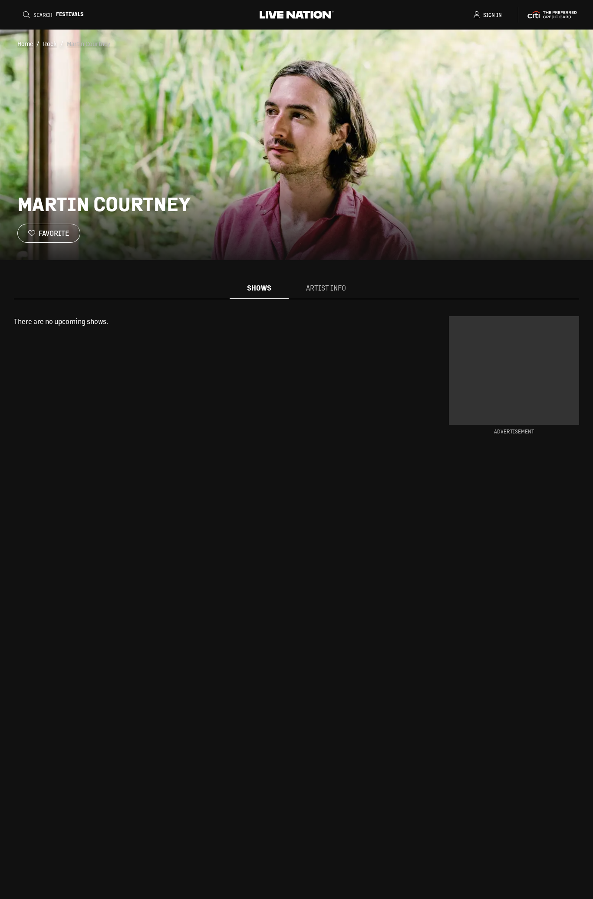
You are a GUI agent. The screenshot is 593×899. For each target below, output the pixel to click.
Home (25, 43)
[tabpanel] (217, 321)
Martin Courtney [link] (88, 43)
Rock (50, 43)
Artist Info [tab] (326, 287)
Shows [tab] (259, 287)
